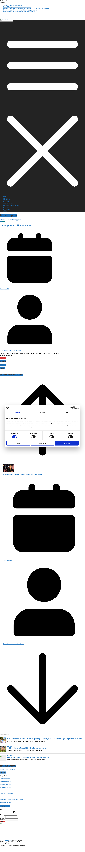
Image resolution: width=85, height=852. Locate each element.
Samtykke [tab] (18, 412)
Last (14, 813)
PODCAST (6, 207)
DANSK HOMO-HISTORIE (11, 205)
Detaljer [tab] (42, 412)
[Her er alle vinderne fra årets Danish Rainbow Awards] (8, 471)
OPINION (6, 198)
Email (2, 814)
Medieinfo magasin (5, 781)
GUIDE (5, 211)
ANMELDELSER (8, 204)
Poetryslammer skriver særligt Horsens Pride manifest (19, 11)
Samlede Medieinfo (5, 784)
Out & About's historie (6, 802)
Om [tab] (67, 412)
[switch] (33, 436)
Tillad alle (67, 443)
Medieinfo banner (5, 779)
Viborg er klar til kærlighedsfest (12, 5)
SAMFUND (6, 200)
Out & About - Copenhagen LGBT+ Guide (11, 799)
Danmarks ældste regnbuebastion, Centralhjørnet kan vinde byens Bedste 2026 (26, 8)
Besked (2, 818)
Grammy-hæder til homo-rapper (15, 225)
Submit (2, 821)
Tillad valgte (42, 443)
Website (2, 819)
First (14, 811)
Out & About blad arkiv (6, 793)
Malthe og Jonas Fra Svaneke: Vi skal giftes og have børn (20, 10)
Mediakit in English (5, 787)
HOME (5, 196)
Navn (2, 809)
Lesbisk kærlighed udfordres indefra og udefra (17, 7)
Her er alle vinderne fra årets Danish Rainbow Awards (22, 475)
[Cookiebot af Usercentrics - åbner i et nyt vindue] (71, 407)
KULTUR (6, 202)
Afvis (18, 443)
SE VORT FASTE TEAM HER (8, 769)
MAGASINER (7, 209)
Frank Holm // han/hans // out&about (10, 350)
